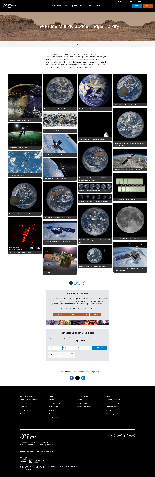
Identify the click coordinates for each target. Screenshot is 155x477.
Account (134, 2)
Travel (108, 410)
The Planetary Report (56, 418)
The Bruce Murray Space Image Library (86, 372)
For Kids (23, 414)
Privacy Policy (70, 351)
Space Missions (25, 403)
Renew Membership (113, 400)
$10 (71, 314)
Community (124, 2)
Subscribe (100, 348)
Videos (51, 410)
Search (150, 2)
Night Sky (23, 407)
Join (137, 6)
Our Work (56, 6)
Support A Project (112, 403)
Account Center (26, 452)
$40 (95, 314)
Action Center (83, 400)
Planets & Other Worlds (28, 400)
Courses (52, 414)
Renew (142, 2)
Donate (147, 6)
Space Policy (25, 410)
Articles (51, 400)
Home (69, 372)
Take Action (85, 6)
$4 (59, 314)
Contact (81, 410)
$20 (83, 314)
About (97, 6)
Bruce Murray (80, 59)
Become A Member (84, 407)
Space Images (54, 407)
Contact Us (37, 452)
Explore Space (70, 6)
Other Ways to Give (113, 414)
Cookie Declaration (26, 470)
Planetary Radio (54, 403)
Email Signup (82, 403)
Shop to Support (112, 407)
